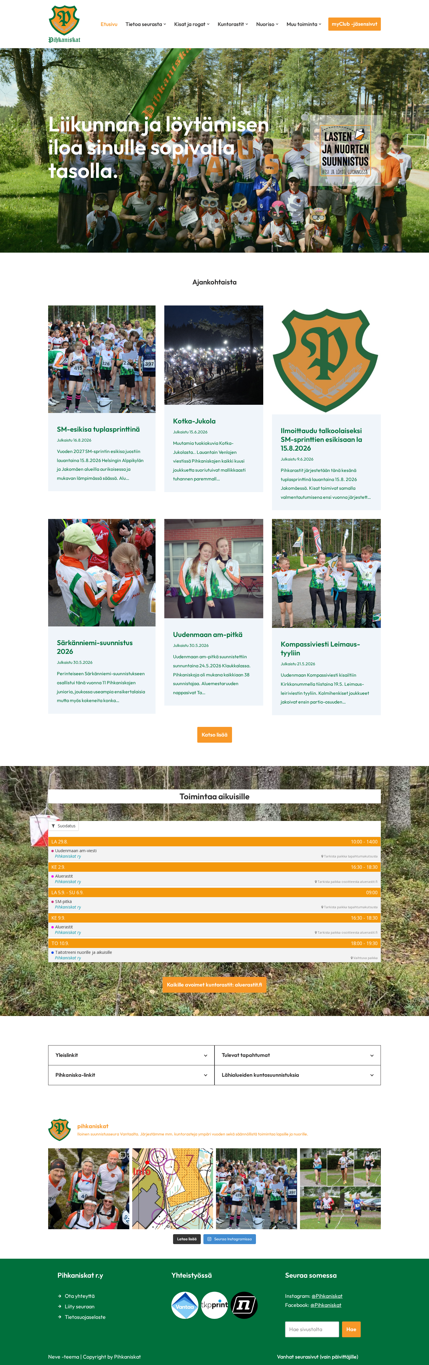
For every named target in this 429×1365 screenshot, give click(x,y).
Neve (54, 1356)
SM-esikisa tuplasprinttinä (98, 429)
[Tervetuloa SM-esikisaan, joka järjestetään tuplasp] (340, 1188)
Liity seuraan (80, 1306)
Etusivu (109, 24)
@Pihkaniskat (327, 1296)
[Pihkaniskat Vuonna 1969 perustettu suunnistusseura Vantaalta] (65, 24)
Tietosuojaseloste (85, 1317)
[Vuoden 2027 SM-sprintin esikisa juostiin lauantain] (256, 1188)
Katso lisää (215, 734)
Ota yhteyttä (80, 1296)
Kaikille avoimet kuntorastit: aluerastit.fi (214, 984)
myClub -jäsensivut (354, 23)
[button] (164, 24)
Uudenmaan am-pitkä (208, 634)
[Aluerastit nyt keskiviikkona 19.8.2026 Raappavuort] (172, 1188)
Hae (351, 1329)
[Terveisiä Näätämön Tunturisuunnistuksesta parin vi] (88, 1188)
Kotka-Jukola (194, 420)
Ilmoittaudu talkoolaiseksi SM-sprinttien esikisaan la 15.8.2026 (321, 439)
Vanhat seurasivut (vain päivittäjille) (317, 1356)
